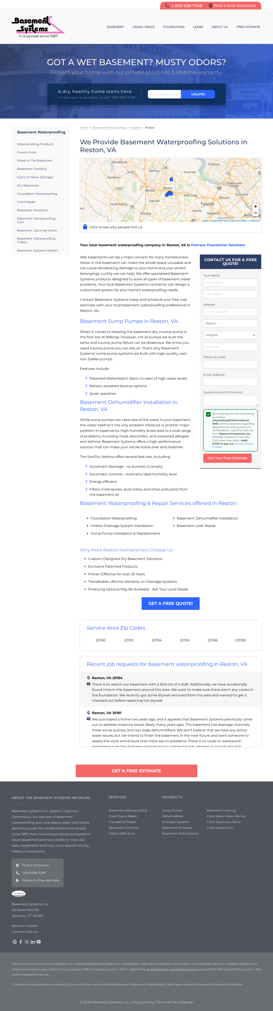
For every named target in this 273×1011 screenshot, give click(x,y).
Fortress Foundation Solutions (218, 245)
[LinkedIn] (32, 941)
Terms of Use (243, 443)
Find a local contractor (235, 5)
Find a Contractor (35, 865)
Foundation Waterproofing (37, 194)
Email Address (214, 375)
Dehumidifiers (172, 816)
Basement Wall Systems (180, 833)
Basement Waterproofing (41, 132)
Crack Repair (26, 202)
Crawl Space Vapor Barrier (226, 816)
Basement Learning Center (37, 230)
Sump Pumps (172, 810)
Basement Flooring (221, 810)
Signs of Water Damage (35, 177)
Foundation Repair (122, 822)
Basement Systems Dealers (37, 250)
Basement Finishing (124, 828)
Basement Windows (177, 828)
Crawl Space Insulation (223, 822)
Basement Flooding (32, 169)
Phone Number (214, 357)
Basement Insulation (32, 210)
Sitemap (186, 1002)
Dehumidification (122, 833)
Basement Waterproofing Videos (36, 240)
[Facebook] (20, 941)
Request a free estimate (40, 880)
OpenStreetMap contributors (245, 220)
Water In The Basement (34, 160)
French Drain (26, 152)
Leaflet (204, 220)
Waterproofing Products (35, 144)
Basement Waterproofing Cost (36, 220)
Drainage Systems (175, 822)
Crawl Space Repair (123, 816)
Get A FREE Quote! (170, 603)
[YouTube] (38, 941)
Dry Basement (28, 185)
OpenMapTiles (220, 220)
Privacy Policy (143, 1002)
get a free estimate (136, 770)
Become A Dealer (25, 926)
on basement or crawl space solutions (172, 969)
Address (209, 305)
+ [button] (255, 206)
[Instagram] (26, 941)
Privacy (217, 446)
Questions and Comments (223, 392)
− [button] (255, 213)
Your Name (211, 275)
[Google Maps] (14, 941)
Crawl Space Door (220, 828)
